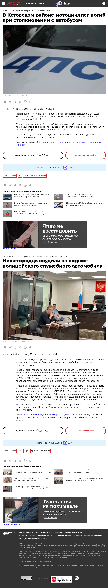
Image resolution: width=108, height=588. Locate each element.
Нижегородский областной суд (16, 341)
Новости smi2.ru (11, 248)
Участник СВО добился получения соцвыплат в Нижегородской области (33, 479)
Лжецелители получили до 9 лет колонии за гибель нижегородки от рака (84, 471)
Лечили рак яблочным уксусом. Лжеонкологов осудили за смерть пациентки (32, 471)
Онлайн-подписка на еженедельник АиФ (36, 535)
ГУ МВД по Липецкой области (15, 95)
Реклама (58, 532)
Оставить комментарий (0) (86, 155)
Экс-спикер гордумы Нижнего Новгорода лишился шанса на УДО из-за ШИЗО (31, 488)
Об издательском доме (28, 532)
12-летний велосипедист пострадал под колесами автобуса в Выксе (30, 204)
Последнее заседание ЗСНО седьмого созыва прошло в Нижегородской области (85, 479)
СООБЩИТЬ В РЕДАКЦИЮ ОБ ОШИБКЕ (33, 539)
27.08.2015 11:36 (8, 11)
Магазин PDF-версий (73, 532)
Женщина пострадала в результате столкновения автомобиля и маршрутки (30, 212)
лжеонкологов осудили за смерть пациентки (47, 414)
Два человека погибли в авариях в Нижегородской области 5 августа (80, 196)
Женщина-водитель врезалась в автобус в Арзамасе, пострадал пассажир (31, 196)
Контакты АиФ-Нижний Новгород (88, 535)
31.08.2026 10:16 (8, 257)
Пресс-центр (46, 532)
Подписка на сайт (63, 535)
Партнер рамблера (41, 578)
